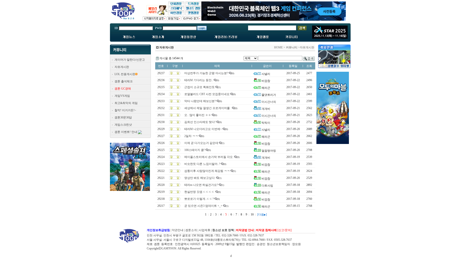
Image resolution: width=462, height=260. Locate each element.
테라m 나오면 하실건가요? (201, 185)
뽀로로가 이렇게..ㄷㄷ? (199, 199)
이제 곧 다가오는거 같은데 (201, 143)
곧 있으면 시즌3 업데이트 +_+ (203, 206)
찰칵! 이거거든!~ (125, 110)
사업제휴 (204, 230)
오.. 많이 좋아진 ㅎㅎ (197, 115)
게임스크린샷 (123, 124)
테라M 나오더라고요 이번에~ (203, 129)
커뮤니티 (291, 47)
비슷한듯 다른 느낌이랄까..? (202, 164)
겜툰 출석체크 (124, 81)
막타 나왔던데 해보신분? (200, 101)
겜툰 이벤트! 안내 (126, 132)
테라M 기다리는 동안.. (198, 80)
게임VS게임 (122, 96)
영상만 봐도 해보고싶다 (199, 178)
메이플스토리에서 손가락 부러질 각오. (208, 157)
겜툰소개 (191, 230)
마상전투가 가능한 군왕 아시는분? (206, 73)
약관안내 (177, 230)
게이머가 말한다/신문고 (130, 59)
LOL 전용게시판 (125, 74)
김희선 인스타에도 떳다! (200, 122)
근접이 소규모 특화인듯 (199, 87)
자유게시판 (122, 67)
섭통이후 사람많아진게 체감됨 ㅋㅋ (207, 171)
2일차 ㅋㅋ (191, 136)
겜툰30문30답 (123, 117)
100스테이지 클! (194, 150)
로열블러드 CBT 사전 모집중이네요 (207, 94)
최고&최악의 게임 (126, 103)
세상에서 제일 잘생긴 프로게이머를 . (207, 108)
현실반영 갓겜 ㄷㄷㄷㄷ (199, 192)
